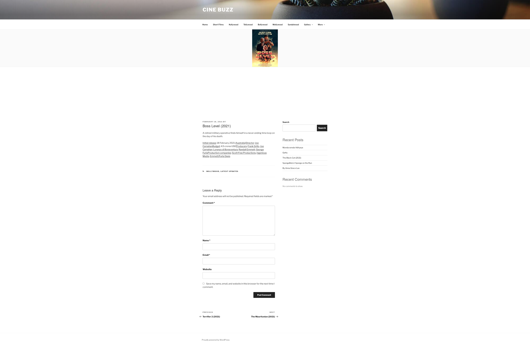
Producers (241, 146)
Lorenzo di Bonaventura (225, 149)
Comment (209, 203)
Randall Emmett (247, 149)
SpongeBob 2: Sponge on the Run (297, 163)
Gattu (285, 152)
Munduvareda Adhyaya (293, 147)
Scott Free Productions (244, 153)
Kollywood (233, 24)
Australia (240, 143)
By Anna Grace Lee (291, 168)
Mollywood (278, 24)
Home (205, 24)
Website (207, 269)
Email (206, 255)
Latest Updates (230, 171)
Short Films (218, 24)
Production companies (219, 153)
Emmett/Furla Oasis (220, 156)
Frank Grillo (253, 146)
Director (250, 143)
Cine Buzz (218, 10)
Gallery (307, 24)
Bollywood (262, 24)
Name (206, 240)
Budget (216, 146)
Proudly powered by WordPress (216, 340)
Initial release (209, 143)
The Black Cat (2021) (292, 158)
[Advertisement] (265, 87)
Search (286, 122)
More (320, 24)
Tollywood (248, 24)
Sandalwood (293, 24)
